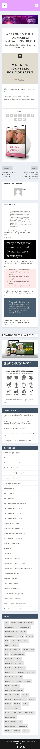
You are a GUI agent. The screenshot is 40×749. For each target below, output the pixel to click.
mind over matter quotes (15, 699)
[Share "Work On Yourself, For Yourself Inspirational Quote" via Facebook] (8, 115)
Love (14, 45)
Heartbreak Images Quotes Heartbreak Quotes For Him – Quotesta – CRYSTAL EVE (19, 233)
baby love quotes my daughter (17, 627)
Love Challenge (20, 355)
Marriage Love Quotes (12, 528)
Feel (19, 641)
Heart (15, 645)
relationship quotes (13, 722)
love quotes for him (13, 677)
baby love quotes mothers (22, 623)
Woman (17, 731)
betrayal (29, 636)
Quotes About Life (10, 558)
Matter (25, 695)
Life (6, 654)
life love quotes (17, 654)
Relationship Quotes (11, 574)
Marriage (15, 686)
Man (7, 686)
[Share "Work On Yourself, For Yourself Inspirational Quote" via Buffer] (32, 115)
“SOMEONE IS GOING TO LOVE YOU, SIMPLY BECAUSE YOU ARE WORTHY (17, 321)
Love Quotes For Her (11, 508)
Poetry (6, 548)
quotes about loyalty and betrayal (19, 713)
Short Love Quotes (10, 589)
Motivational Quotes (11, 538)
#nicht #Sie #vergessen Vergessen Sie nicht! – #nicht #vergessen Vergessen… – (19, 292)
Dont (13, 641)
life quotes (9, 659)
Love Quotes (8, 498)
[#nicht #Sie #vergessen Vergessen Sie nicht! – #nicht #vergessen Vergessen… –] (20, 278)
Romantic (23, 726)
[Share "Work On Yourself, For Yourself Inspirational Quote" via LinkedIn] (28, 115)
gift (26, 641)
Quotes (6, 553)
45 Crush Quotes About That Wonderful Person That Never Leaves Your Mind (19, 263)
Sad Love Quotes (10, 579)
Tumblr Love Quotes (11, 609)
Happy (7, 645)
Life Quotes (8, 488)
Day (6, 641)
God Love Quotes (10, 468)
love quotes (10, 672)
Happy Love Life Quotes (12, 473)
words (25, 731)
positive (17, 704)
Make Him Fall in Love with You (15, 429)
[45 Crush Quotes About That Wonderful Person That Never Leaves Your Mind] (20, 249)
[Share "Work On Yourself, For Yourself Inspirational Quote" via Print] (24, 119)
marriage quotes (12, 695)
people (31, 699)
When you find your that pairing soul (17, 441)
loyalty (28, 681)
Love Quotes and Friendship (14, 503)
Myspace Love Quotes (12, 543)
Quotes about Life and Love (14, 564)
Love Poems (8, 493)
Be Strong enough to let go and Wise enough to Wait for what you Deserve (17, 423)
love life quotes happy (14, 663)
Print (25, 704)
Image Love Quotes (11, 478)
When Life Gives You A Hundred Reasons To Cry (19, 435)
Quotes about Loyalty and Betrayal (17, 569)
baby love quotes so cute (15, 632)
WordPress (20, 744)
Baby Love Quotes (10, 453)
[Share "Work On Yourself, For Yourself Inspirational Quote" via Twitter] (12, 115)
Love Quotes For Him (11, 513)
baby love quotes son (14, 636)
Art (6, 623)
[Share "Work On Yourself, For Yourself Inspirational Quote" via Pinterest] (24, 115)
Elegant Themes (19, 741)
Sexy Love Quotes (10, 584)
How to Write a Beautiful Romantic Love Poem (18, 416)
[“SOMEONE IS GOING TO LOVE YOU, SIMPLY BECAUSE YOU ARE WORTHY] (20, 307)
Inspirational (28, 650)
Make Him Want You (11, 523)
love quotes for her (26, 672)
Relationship (10, 717)
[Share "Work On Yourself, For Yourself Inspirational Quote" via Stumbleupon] (16, 119)
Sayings (8, 731)
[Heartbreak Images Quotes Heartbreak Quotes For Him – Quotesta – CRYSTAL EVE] (20, 218)
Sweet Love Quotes (11, 599)
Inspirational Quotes (11, 483)
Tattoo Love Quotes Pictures (14, 604)
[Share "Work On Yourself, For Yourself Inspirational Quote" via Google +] (16, 115)
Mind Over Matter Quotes (13, 533)
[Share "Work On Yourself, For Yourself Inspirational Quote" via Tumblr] (20, 115)
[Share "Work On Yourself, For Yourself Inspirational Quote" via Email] (20, 119)
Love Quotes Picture (11, 518)
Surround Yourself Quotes (13, 594)
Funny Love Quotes (11, 463)
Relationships (10, 726)
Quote (7, 708)
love (19, 659)
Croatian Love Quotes (12, 458)
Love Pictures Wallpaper (15, 668)
